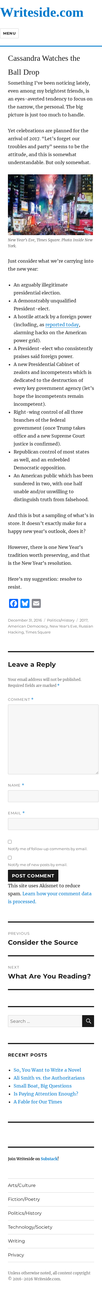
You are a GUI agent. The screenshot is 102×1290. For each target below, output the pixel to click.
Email (16, 813)
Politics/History (61, 620)
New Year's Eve (63, 626)
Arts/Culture (22, 1185)
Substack (49, 1159)
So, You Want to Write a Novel (47, 1070)
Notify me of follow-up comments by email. (48, 848)
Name (16, 785)
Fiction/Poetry (24, 1199)
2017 (84, 620)
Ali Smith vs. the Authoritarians (49, 1078)
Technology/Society (30, 1227)
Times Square (38, 632)
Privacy (16, 1255)
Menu (9, 33)
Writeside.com (42, 12)
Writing (16, 1241)
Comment (21, 699)
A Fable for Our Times (38, 1102)
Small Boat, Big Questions (43, 1086)
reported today (62, 324)
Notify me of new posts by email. (37, 864)
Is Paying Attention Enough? (46, 1094)
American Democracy (28, 626)
